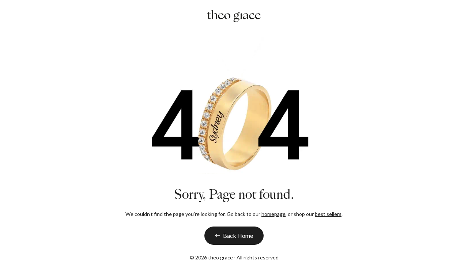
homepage (273, 214)
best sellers (328, 214)
